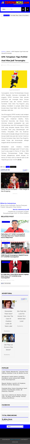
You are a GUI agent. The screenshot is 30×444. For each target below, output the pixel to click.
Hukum (8, 51)
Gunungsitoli (6, 221)
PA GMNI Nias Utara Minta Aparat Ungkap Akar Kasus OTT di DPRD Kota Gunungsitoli (15, 276)
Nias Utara (3, 15)
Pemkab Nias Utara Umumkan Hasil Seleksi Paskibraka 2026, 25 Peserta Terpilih (14, 390)
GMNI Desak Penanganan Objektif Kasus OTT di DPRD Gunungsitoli (14, 256)
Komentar (7, 283)
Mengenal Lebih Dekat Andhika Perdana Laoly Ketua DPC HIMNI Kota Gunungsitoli (13, 378)
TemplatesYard (15, 439)
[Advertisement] (15, 35)
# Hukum (13, 167)
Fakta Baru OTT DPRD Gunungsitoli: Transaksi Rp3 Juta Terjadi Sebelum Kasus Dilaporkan (13, 235)
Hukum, (18, 65)
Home (3, 51)
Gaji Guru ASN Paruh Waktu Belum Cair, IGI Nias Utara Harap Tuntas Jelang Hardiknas (14, 396)
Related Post (7, 216)
